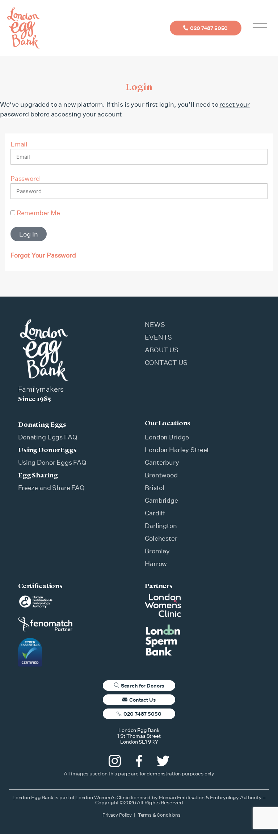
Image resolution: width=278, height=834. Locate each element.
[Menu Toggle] (260, 28)
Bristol (154, 488)
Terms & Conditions (159, 815)
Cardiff (155, 513)
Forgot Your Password (43, 255)
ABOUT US (161, 350)
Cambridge (161, 500)
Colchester (161, 538)
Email (19, 144)
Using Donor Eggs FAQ (52, 462)
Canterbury (162, 462)
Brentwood (161, 475)
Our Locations (167, 422)
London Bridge (167, 437)
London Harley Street (177, 450)
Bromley (157, 551)
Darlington (161, 525)
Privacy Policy (117, 815)
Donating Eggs (42, 424)
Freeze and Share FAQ (51, 488)
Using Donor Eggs (47, 449)
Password (25, 178)
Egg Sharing (38, 475)
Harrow (156, 563)
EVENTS (158, 337)
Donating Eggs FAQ (47, 437)
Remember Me (37, 213)
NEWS (155, 324)
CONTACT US (166, 362)
